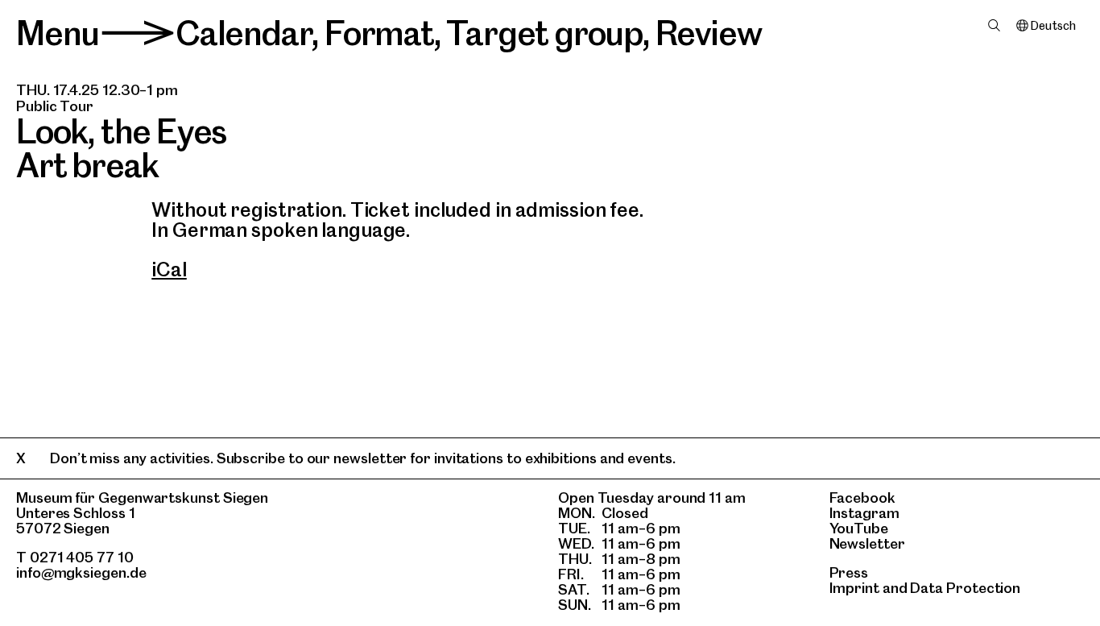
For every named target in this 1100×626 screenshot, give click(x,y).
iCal (169, 269)
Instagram (864, 512)
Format (379, 33)
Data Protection (965, 587)
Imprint (854, 587)
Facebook (862, 497)
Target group (544, 33)
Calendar (244, 33)
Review (708, 33)
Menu (57, 33)
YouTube (858, 528)
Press (849, 572)
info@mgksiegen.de (81, 572)
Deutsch (1053, 26)
